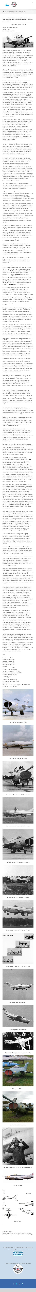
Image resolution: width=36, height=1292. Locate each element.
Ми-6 (27, 462)
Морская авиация (6, 19)
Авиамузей (9, 18)
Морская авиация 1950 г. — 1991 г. (19, 19)
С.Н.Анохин (10, 284)
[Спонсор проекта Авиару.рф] (18, 1269)
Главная (4, 18)
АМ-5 (14, 276)
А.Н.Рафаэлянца (14, 271)
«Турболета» (18, 274)
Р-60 (22, 684)
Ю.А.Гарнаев (6, 282)
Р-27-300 (5, 340)
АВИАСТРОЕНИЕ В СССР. (24, 18)
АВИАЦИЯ (15, 18)
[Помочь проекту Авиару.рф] (18, 1252)
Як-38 (16, 77)
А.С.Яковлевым (7, 96)
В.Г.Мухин (28, 459)
